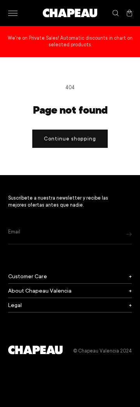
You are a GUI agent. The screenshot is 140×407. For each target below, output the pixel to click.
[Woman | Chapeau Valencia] (70, 13)
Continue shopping (70, 139)
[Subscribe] (129, 234)
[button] (12, 13)
